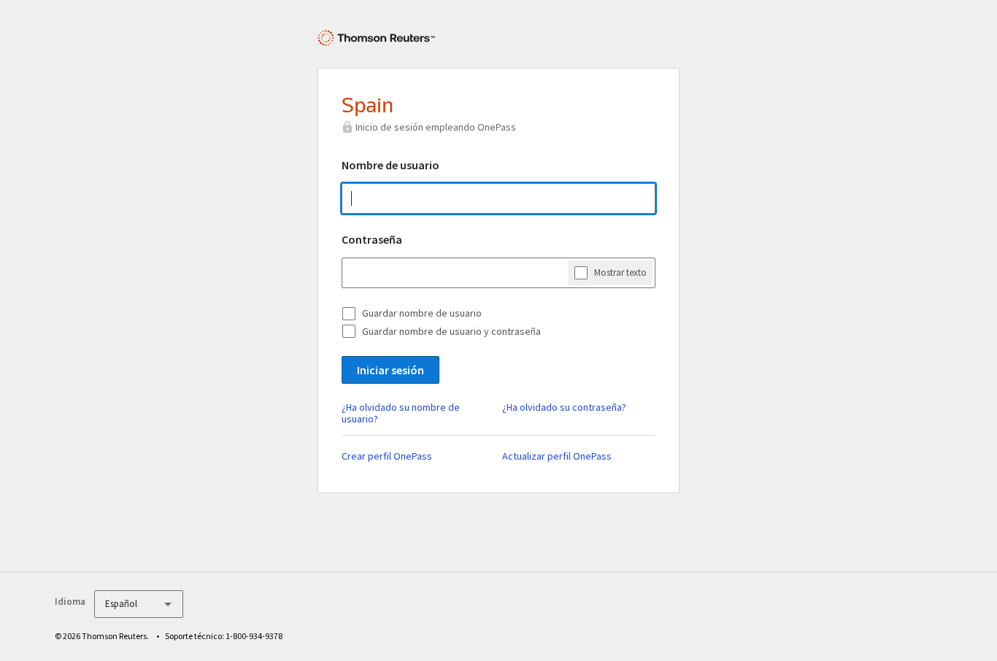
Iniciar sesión (390, 370)
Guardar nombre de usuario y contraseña (451, 331)
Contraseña (372, 239)
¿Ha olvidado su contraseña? (564, 407)
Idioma (70, 601)
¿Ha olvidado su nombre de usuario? (401, 413)
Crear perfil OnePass (387, 456)
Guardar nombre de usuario (422, 313)
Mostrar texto (620, 272)
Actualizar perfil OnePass (557, 456)
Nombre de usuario (390, 165)
